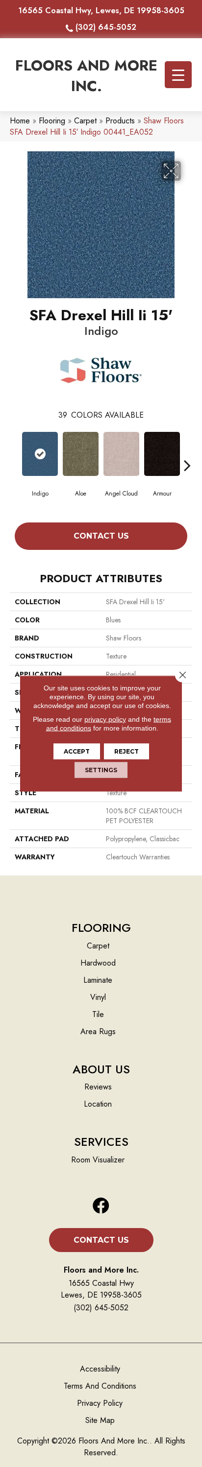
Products (120, 120)
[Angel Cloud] (121, 453)
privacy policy (105, 719)
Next (187, 450)
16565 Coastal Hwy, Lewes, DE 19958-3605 (101, 10)
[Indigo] (40, 453)
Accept (77, 751)
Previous (14, 450)
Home (20, 120)
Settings (101, 770)
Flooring (52, 120)
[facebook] (101, 1206)
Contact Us (101, 536)
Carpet (85, 120)
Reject (126, 751)
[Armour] (162, 453)
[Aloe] (80, 453)
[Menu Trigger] (178, 74)
